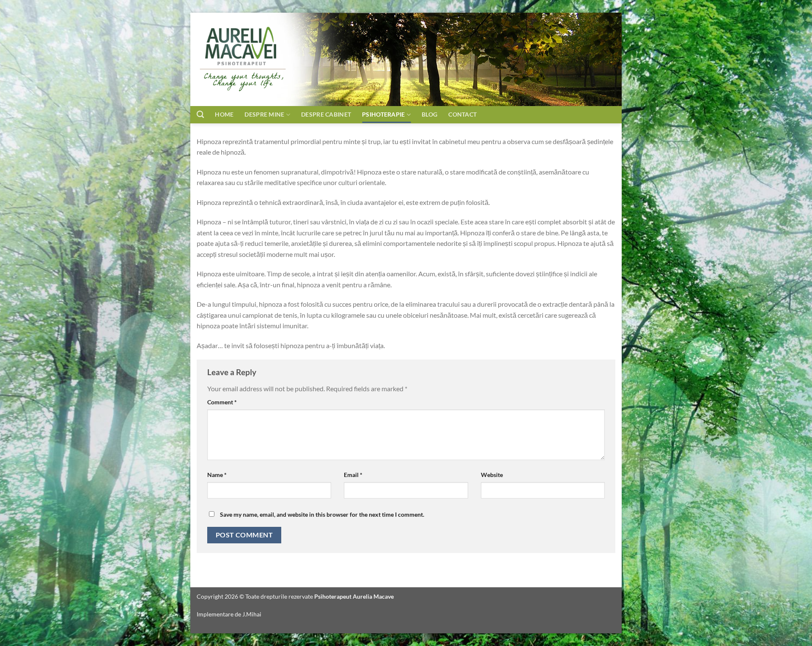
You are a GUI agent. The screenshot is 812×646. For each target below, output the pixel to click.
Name (217, 474)
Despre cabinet (326, 114)
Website (492, 474)
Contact (472, 114)
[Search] (200, 114)
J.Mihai (251, 614)
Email (353, 474)
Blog (429, 114)
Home (224, 114)
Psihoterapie (383, 114)
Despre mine (264, 114)
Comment (222, 402)
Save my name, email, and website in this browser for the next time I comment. (322, 514)
